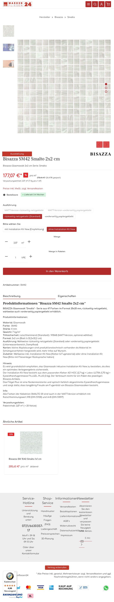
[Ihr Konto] (101, 4)
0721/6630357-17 (28, 528)
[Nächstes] (106, 144)
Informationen (66, 498)
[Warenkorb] (108, 4)
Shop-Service (47, 501)
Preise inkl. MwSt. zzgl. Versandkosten (23, 188)
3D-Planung (47, 539)
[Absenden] (81, 544)
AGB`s (66, 521)
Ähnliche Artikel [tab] (13, 421)
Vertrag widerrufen (57, 568)
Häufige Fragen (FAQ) (47, 520)
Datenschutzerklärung (72, 531)
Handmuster (47, 511)
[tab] (29, 296)
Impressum (66, 535)
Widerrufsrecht (68, 526)
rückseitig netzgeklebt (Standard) (22, 216)
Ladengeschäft (49, 529)
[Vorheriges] (99, 144)
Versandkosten (68, 507)
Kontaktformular (30, 553)
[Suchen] (95, 4)
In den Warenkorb (57, 271)
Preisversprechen (50, 534)
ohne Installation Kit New (61, 229)
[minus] (6, 241)
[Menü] (88, 4)
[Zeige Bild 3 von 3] (106, 91)
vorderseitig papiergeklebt (59, 216)
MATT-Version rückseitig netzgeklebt (24, 210)
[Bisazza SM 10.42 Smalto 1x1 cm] (31, 443)
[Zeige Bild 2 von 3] (106, 88)
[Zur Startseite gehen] (17, 4)
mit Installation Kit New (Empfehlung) (24, 229)
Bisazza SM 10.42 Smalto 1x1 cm (25, 459)
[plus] (29, 241)
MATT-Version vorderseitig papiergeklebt (69, 210)
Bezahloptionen (68, 511)
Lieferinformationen (70, 516)
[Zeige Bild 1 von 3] (106, 84)
